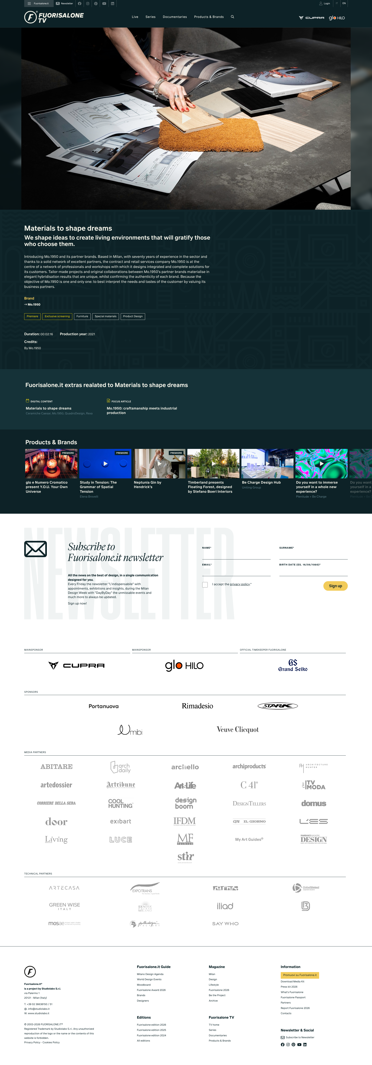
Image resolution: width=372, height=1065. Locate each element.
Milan (212, 974)
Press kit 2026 (289, 987)
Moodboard (144, 985)
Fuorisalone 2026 (219, 990)
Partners (286, 1003)
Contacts (286, 1013)
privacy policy (240, 584)
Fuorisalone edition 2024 (151, 1035)
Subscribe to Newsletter (299, 1037)
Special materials (105, 316)
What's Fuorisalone (292, 992)
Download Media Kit (292, 981)
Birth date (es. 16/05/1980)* (300, 565)
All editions (143, 1041)
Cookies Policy (50, 1042)
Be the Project (217, 995)
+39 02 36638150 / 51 (39, 1004)
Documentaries (175, 17)
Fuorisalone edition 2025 (151, 1030)
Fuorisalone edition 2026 (151, 1025)
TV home (214, 1025)
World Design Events (149, 979)
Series (151, 17)
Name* (207, 548)
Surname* (286, 548)
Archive (213, 1001)
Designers (143, 1001)
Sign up (335, 586)
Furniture (82, 316)
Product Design (133, 316)
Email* (207, 565)
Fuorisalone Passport (293, 997)
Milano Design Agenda (150, 974)
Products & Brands (209, 17)
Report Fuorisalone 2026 (295, 1008)
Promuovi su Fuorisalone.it (300, 975)
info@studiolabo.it (39, 1009)
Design (213, 979)
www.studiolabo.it (38, 1013)
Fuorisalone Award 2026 (151, 990)
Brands (141, 995)
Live (135, 17)
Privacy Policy (32, 1042)
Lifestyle (214, 985)
